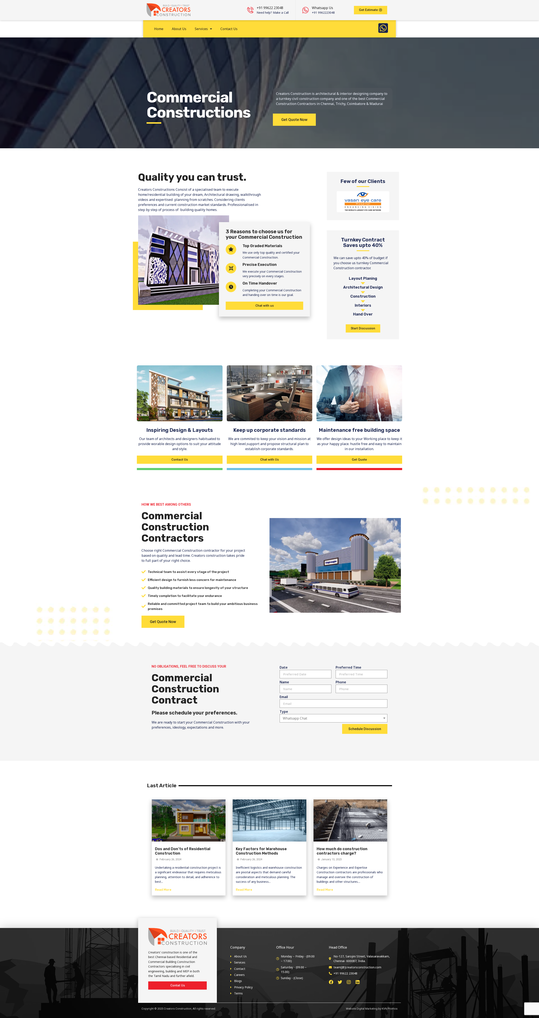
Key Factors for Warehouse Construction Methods (261, 851)
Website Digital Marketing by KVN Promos (372, 1009)
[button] (370, 10)
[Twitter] (340, 982)
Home (158, 29)
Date (284, 667)
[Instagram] (349, 982)
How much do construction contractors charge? (342, 851)
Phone (341, 682)
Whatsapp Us (322, 7)
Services (201, 29)
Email (284, 697)
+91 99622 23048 (270, 7)
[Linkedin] (357, 982)
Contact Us (228, 29)
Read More (163, 890)
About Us (179, 29)
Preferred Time (348, 667)
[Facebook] (331, 982)
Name (284, 682)
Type (284, 711)
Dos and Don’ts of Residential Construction (182, 851)
